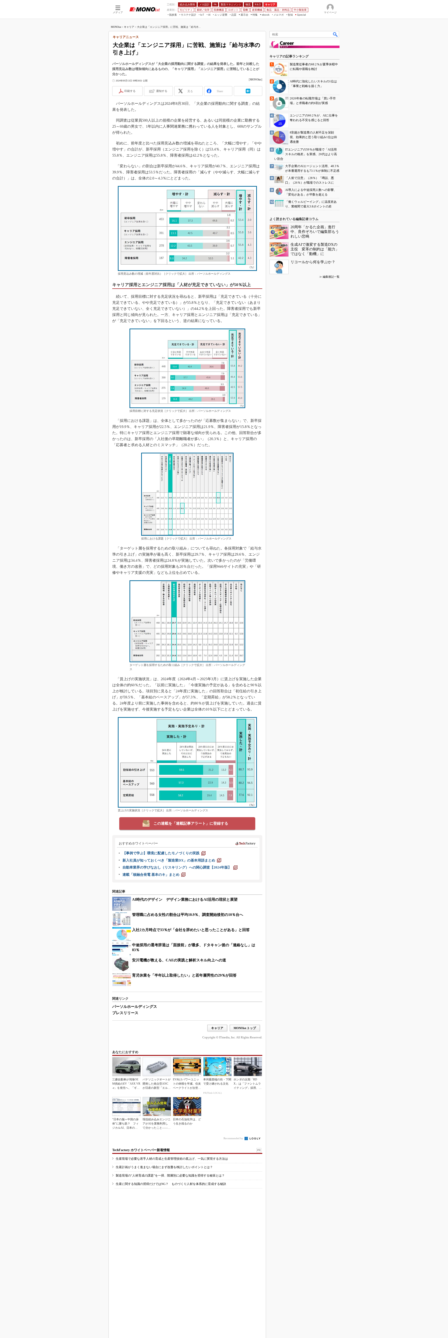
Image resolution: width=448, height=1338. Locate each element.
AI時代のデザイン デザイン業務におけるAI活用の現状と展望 (185, 899)
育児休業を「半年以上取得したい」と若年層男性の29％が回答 (184, 975)
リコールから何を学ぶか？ (312, 262)
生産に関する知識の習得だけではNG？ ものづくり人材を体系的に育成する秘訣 (171, 1184)
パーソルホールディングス (134, 1007)
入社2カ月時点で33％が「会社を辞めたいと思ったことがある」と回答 (191, 930)
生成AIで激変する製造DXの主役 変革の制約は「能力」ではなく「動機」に (314, 249)
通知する (161, 91)
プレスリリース (125, 1013)
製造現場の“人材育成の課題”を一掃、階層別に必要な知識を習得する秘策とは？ (170, 1175)
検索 (335, 34)
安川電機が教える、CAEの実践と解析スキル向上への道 (179, 960)
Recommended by (234, 1138)
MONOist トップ (245, 1028)
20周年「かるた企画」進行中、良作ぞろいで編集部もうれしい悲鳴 (314, 231)
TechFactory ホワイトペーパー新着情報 (141, 1150)
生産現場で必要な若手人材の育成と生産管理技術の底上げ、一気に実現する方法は (172, 1158)
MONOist (116, 26)
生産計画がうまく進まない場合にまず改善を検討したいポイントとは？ (164, 1167)
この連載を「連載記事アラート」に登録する (191, 823)
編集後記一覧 (331, 276)
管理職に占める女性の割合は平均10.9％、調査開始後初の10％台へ (187, 915)
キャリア (129, 26)
